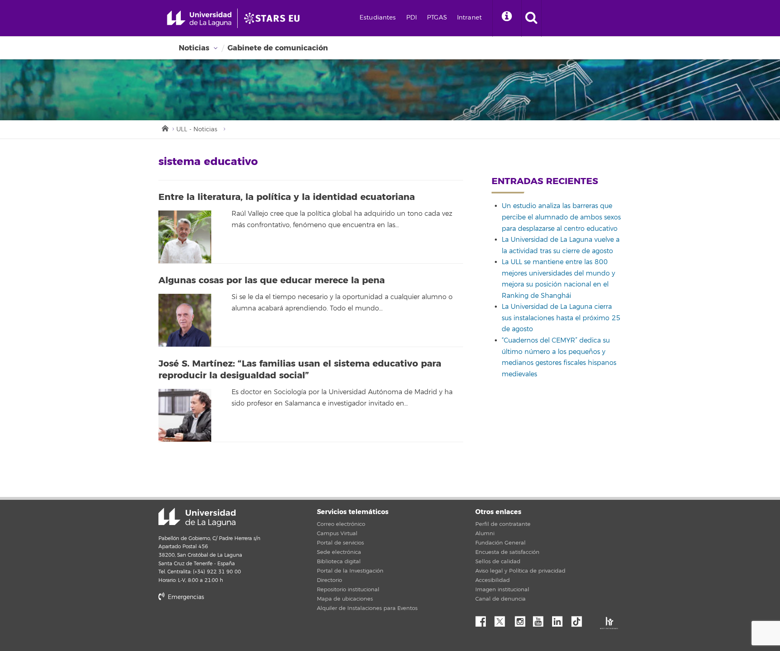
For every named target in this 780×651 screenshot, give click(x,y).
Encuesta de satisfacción (507, 552)
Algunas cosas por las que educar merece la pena (271, 280)
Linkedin (560, 619)
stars (219, 624)
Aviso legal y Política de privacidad (520, 571)
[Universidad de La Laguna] (274, 18)
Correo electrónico (341, 524)
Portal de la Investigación (350, 571)
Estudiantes (378, 18)
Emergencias (185, 597)
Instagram (522, 619)
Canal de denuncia (500, 599)
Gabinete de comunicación (278, 48)
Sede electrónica (339, 552)
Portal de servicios (340, 543)
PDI (411, 18)
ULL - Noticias (196, 129)
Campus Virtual (337, 533)
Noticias (194, 48)
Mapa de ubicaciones (345, 599)
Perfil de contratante (503, 524)
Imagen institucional (502, 589)
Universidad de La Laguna (197, 517)
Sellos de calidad (497, 561)
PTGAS (437, 18)
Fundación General (500, 543)
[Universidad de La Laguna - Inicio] (202, 18)
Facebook (483, 619)
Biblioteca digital (339, 561)
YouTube (541, 619)
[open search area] (531, 18)
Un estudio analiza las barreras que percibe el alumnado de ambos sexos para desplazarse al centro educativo (561, 217)
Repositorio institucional (348, 589)
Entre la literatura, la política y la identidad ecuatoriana (286, 197)
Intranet (469, 18)
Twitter (502, 619)
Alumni (484, 533)
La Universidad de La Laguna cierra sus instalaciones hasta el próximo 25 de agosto (561, 318)
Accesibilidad (492, 580)
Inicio (164, 127)
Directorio (329, 580)
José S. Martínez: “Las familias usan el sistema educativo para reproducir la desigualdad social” (299, 369)
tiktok (579, 619)
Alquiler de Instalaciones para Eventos (367, 608)
